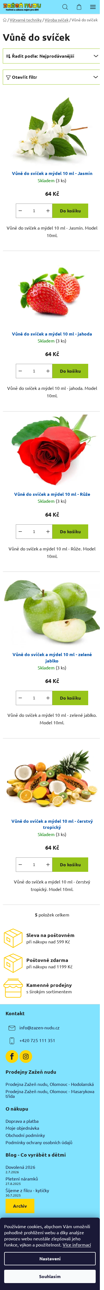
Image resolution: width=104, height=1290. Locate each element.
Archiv (20, 1206)
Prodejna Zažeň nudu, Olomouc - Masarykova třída (50, 1094)
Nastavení (50, 1258)
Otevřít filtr (24, 77)
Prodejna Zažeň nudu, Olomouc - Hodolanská (50, 1084)
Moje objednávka (22, 1128)
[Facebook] (12, 1056)
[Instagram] (25, 1056)
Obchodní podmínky (25, 1135)
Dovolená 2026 (20, 1167)
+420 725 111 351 (37, 1040)
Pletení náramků (22, 1178)
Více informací (77, 1244)
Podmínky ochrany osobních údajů (39, 1142)
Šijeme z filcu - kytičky (27, 1190)
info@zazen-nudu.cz (39, 1027)
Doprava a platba (22, 1121)
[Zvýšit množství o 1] (48, 211)
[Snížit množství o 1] (20, 211)
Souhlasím (50, 1276)
